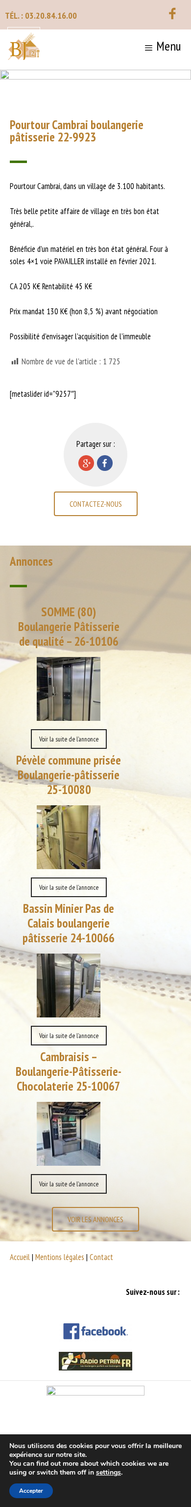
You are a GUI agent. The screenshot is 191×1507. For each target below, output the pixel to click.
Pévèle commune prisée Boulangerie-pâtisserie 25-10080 (68, 774)
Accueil (20, 1257)
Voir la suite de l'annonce (68, 739)
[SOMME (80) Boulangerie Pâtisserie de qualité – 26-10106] (68, 714)
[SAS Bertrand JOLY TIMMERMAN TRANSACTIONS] (23, 47)
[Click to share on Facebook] (105, 463)
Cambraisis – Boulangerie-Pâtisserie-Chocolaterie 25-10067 (68, 1071)
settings (108, 1472)
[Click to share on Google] (86, 463)
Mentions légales (59, 1257)
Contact (101, 1257)
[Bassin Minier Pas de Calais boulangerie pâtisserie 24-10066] (68, 1010)
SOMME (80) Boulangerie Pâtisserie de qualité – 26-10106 (68, 626)
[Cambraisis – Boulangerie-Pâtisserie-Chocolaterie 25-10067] (68, 1158)
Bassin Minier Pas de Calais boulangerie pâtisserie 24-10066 (69, 923)
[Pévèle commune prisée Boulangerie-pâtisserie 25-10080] (68, 862)
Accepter (31, 1491)
